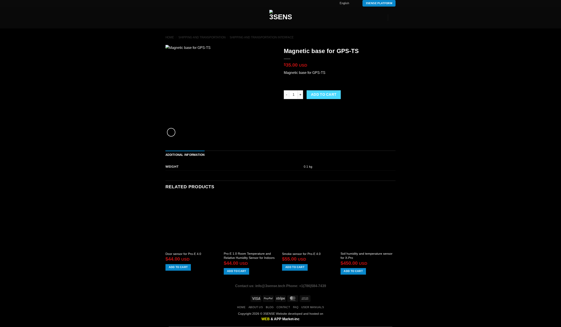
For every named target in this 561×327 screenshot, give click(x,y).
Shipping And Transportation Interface (262, 37)
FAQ (295, 307)
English (344, 3)
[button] (168, 17)
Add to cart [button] (178, 267)
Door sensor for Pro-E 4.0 (183, 254)
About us (256, 307)
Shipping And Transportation (201, 37)
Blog (269, 307)
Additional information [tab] (185, 154)
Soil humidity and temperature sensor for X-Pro (366, 255)
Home (169, 37)
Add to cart (324, 94)
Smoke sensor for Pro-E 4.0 (301, 254)
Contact (283, 307)
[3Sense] (280, 17)
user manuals (312, 307)
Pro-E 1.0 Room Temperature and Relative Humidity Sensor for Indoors (249, 255)
